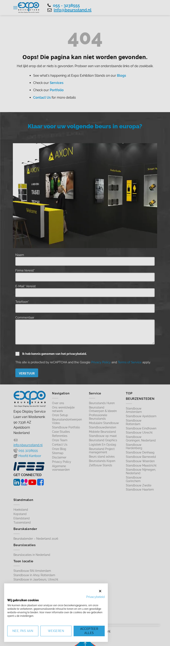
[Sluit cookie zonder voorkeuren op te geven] (100, 591)
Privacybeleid (95, 597)
